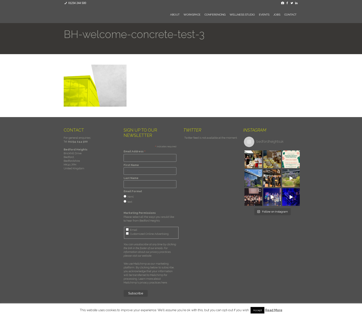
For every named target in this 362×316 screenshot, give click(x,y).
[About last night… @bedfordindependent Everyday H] (272, 197)
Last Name (131, 178)
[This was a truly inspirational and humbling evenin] (253, 197)
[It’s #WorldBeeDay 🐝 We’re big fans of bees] (272, 159)
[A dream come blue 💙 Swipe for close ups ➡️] (253, 178)
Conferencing (215, 14)
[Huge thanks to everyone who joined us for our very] (272, 178)
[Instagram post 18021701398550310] (291, 178)
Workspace (192, 14)
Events (264, 14)
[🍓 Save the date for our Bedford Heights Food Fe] (291, 159)
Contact (290, 14)
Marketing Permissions (140, 212)
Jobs (276, 14)
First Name (131, 165)
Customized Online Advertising (149, 233)
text (130, 201)
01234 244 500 (77, 3)
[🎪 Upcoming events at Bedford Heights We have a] (253, 159)
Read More (273, 310)
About (175, 14)
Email (133, 229)
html (131, 196)
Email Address (135, 151)
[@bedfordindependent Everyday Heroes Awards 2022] (291, 197)
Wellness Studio (242, 14)
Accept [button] (257, 310)
